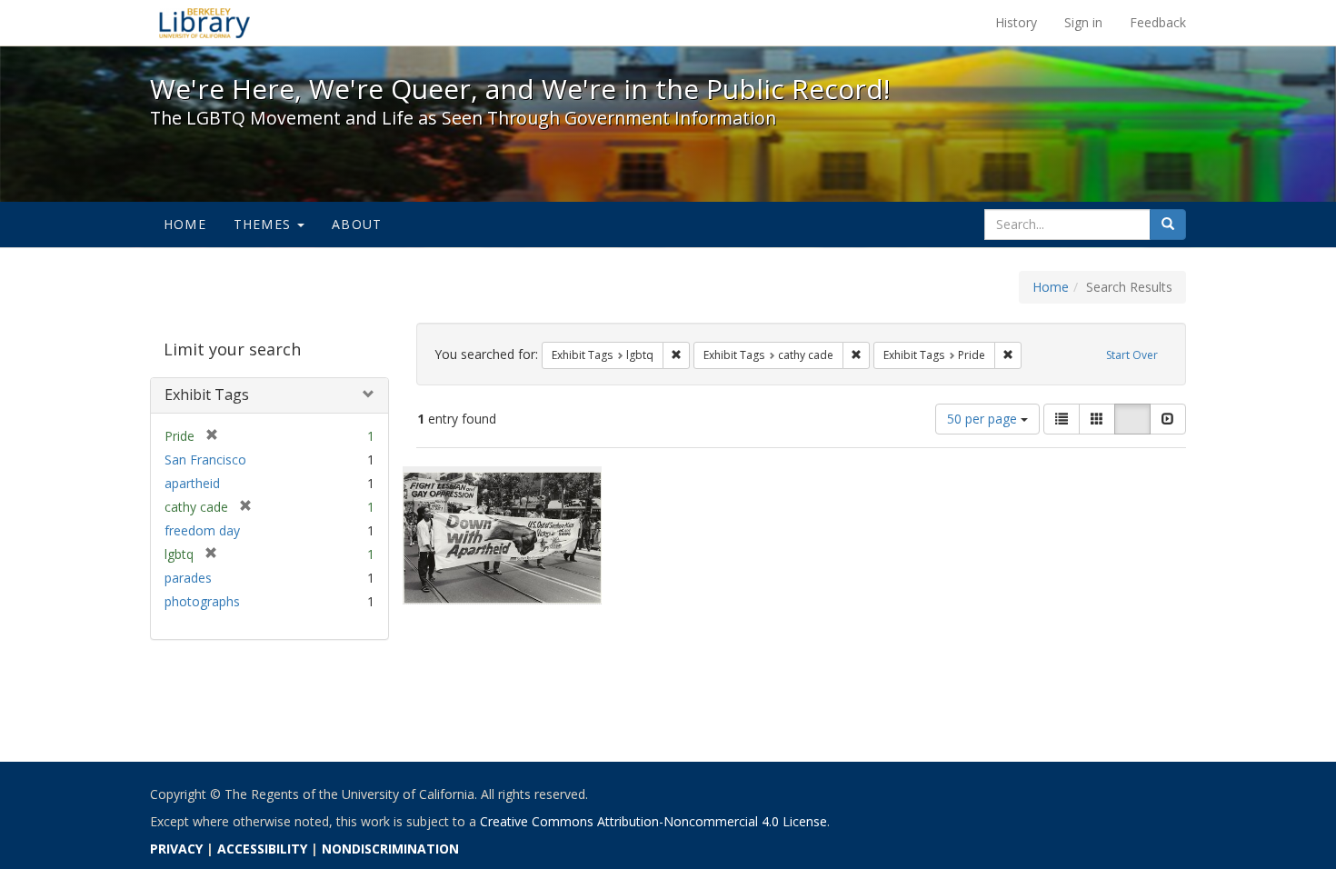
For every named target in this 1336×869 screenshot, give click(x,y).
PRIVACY (176, 848)
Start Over (1132, 355)
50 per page (984, 418)
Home (185, 224)
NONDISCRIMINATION (390, 848)
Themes (264, 224)
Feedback (1158, 22)
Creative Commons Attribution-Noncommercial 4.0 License (653, 821)
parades (188, 577)
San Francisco (205, 459)
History (1016, 22)
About (357, 224)
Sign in (1083, 22)
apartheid (192, 483)
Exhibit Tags (207, 395)
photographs (202, 601)
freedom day (202, 530)
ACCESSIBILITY (262, 848)
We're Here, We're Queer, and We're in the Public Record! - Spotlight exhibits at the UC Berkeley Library (204, 22)
